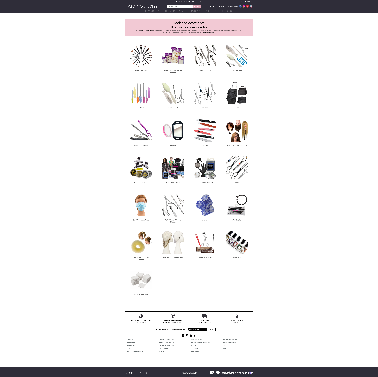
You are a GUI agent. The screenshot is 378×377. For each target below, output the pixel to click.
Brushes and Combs (194, 11)
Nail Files (141, 108)
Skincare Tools (173, 108)
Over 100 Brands (140, 321)
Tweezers (205, 145)
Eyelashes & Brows (205, 257)
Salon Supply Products (205, 182)
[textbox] (180, 6)
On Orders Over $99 (204, 321)
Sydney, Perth (237, 321)
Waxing (207, 11)
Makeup (173, 11)
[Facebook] (240, 6)
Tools (181, 11)
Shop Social (234, 6)
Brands (229, 11)
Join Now (211, 330)
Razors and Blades (141, 145)
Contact (215, 6)
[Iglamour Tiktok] (251, 6)
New (215, 11)
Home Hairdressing (173, 182)
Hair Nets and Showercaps (173, 257)
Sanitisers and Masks (141, 220)
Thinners (237, 182)
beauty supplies (146, 31)
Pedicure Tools (237, 70)
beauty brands (206, 33)
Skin (165, 11)
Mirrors (173, 145)
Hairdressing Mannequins (237, 145)
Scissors (205, 108)
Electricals (149, 11)
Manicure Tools (205, 70)
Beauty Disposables (141, 295)
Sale (221, 11)
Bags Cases (237, 108)
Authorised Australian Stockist (173, 321)
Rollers (205, 220)
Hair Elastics (237, 220)
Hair (159, 11)
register (224, 6)
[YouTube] (247, 6)
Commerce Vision (192, 373)
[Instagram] (244, 6)
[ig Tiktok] (195, 335)
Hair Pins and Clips (141, 182)
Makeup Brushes (141, 70)
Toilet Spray (237, 257)
